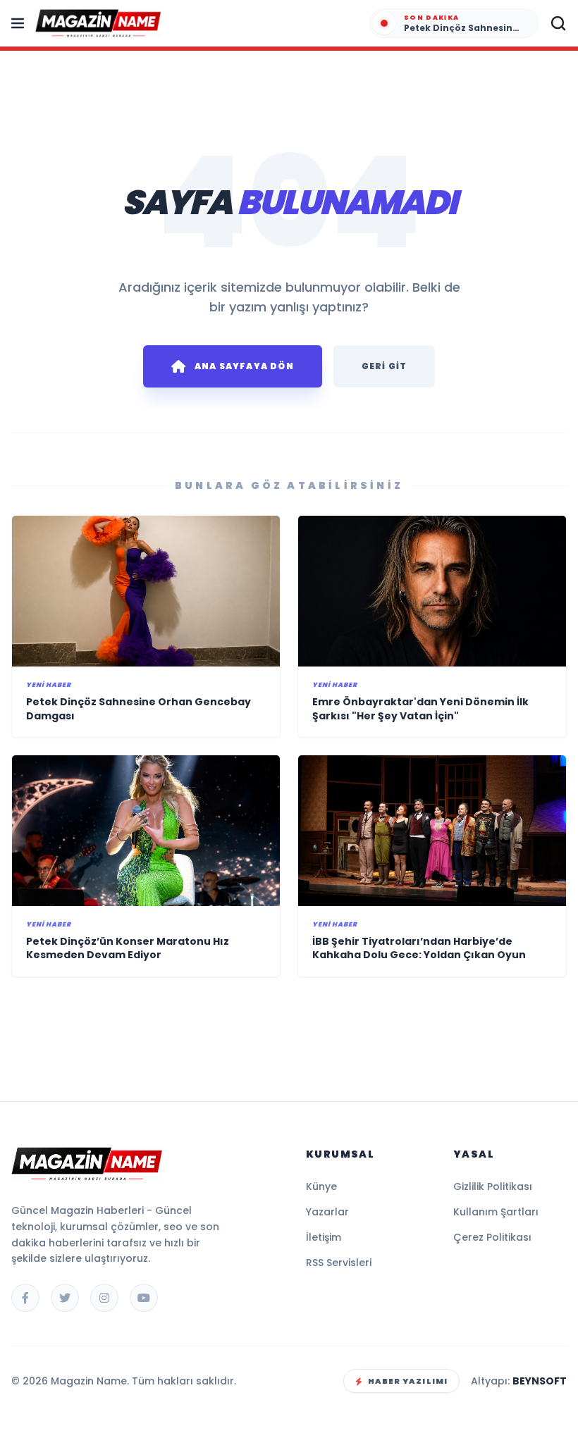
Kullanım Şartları (496, 1212)
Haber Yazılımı (408, 1381)
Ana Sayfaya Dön (244, 366)
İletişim (323, 1237)
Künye (321, 1186)
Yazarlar (327, 1212)
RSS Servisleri (338, 1263)
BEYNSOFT (539, 1381)
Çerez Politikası (492, 1237)
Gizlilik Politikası (492, 1186)
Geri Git (384, 366)
